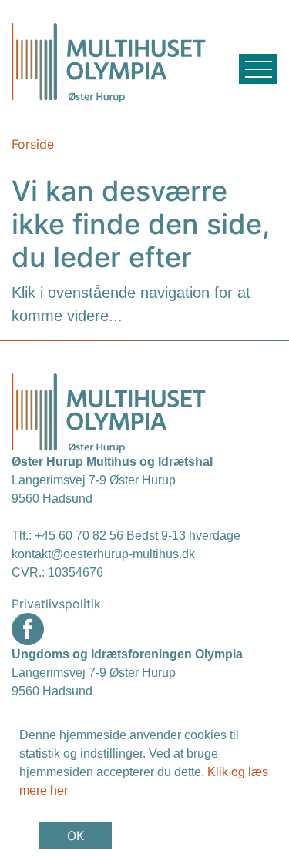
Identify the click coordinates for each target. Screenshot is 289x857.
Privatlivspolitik (56, 603)
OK (75, 835)
